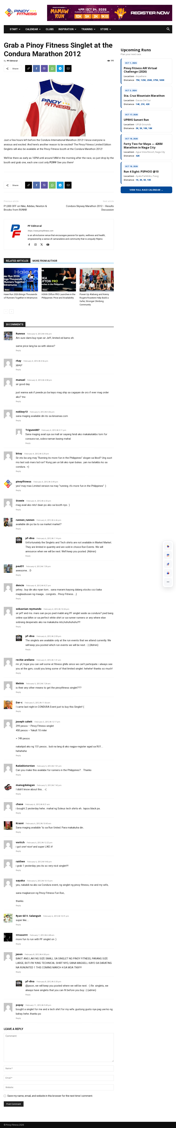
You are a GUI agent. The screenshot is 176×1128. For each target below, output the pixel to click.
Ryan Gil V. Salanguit (28, 915)
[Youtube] (49, 245)
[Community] (168, 573)
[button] (168, 29)
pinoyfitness (23, 481)
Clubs (50, 29)
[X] (43, 245)
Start (14, 29)
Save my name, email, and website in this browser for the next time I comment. (50, 1095)
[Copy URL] (28, 68)
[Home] (168, 546)
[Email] (68, 68)
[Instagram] (37, 245)
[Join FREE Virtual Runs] (168, 564)
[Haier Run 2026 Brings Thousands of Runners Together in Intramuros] (21, 279)
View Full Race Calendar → (146, 189)
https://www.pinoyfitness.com (40, 231)
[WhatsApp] (52, 68)
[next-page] (11, 311)
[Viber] (44, 68)
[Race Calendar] (168, 555)
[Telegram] (60, 68)
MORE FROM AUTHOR (44, 260)
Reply (18, 350)
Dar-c (19, 702)
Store (104, 29)
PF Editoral (12, 60)
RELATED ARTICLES (17, 260)
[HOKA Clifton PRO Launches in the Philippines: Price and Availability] (59, 279)
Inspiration (66, 29)
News (7, 290)
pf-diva (29, 538)
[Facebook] (36, 68)
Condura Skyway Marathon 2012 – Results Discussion (90, 208)
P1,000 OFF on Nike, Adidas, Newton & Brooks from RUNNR (25, 208)
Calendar (31, 29)
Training (87, 29)
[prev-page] (6, 311)
